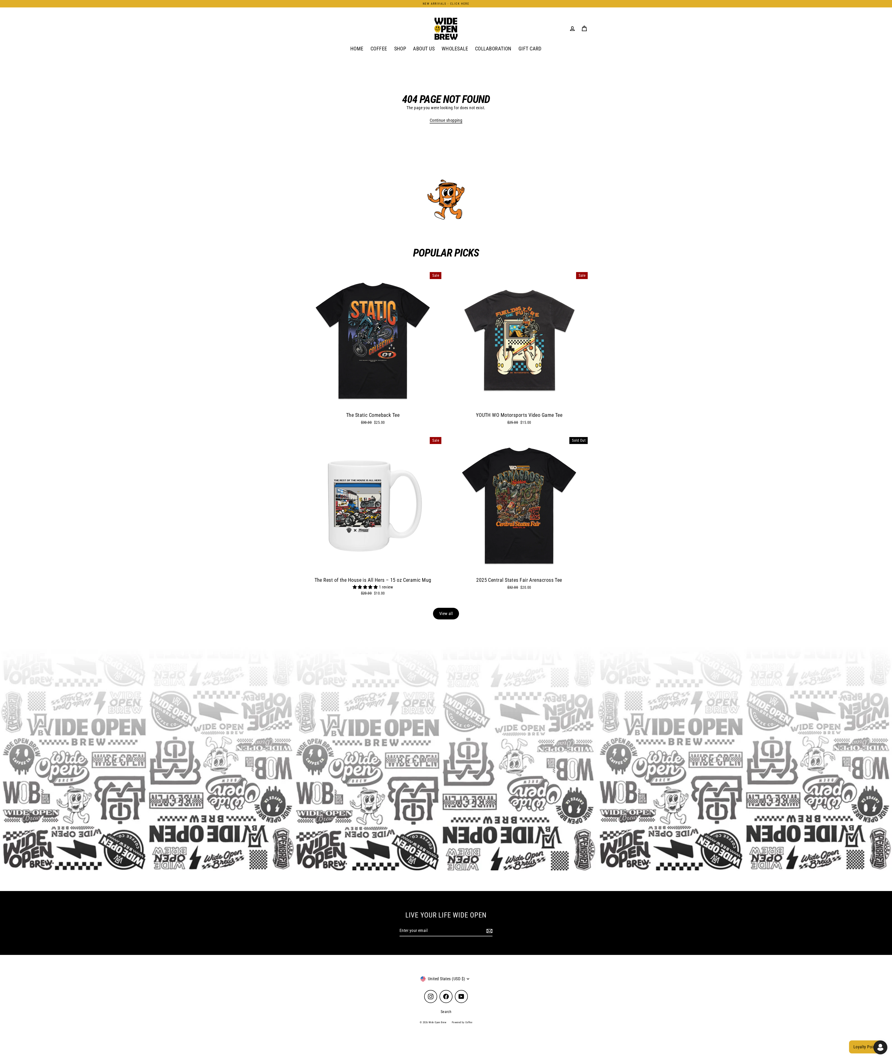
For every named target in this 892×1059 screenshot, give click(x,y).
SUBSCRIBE (479, 556)
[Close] (506, 477)
